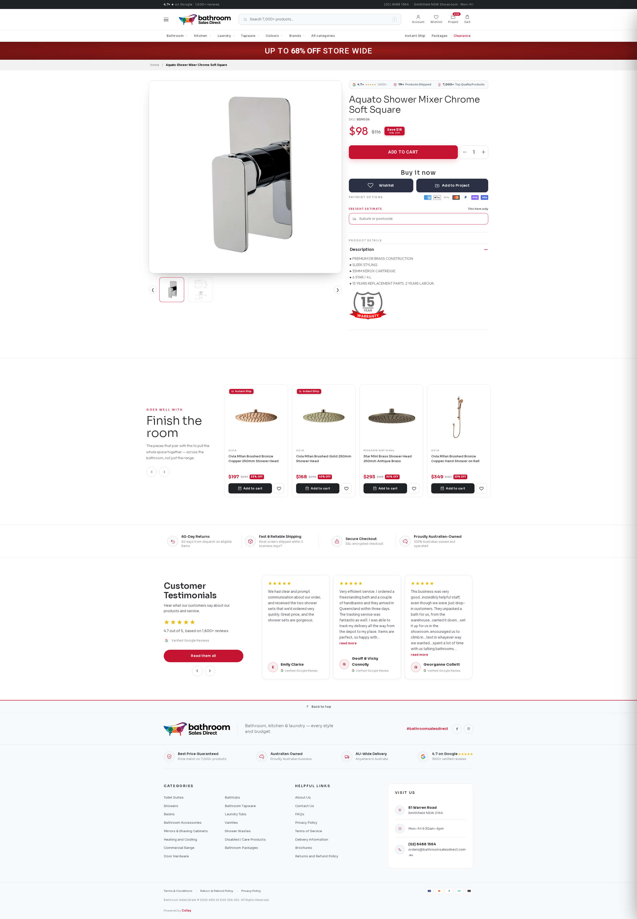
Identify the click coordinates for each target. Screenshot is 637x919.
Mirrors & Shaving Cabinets (186, 831)
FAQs (299, 814)
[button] (467, 19)
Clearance (462, 36)
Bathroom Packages (241, 848)
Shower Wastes (238, 831)
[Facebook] (457, 729)
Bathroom (175, 36)
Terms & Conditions (178, 891)
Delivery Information (311, 839)
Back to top (321, 706)
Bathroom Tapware (240, 806)
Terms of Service (308, 831)
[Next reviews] (210, 671)
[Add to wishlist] (381, 185)
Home (154, 65)
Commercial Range (179, 848)
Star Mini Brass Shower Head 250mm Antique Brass (388, 458)
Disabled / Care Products (245, 839)
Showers (171, 806)
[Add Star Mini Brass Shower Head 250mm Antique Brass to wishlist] (414, 488)
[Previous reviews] (197, 671)
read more (276, 643)
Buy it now (418, 172)
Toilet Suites (174, 797)
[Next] (164, 472)
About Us (303, 797)
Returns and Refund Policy (316, 856)
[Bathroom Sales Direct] (205, 19)
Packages (439, 36)
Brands (295, 36)
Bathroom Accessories (183, 822)
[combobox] (422, 218)
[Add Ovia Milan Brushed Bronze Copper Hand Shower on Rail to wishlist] (481, 488)
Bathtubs (232, 797)
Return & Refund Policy (216, 891)
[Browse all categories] (166, 19)
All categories (323, 36)
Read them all (203, 656)
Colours (272, 36)
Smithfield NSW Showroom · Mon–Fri (443, 4)
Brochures (303, 848)
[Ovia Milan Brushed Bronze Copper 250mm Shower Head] (256, 416)
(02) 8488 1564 (396, 4)
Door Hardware (176, 856)
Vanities (231, 822)
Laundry (224, 36)
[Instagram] (468, 729)
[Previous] (151, 472)
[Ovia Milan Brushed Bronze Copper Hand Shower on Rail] (459, 416)
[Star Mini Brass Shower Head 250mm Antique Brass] (391, 416)
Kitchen (200, 36)
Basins (169, 814)
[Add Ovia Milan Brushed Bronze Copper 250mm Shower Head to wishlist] (279, 488)
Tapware (248, 36)
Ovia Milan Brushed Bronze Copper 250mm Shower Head (253, 458)
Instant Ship (415, 36)
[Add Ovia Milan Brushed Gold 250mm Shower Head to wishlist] (346, 488)
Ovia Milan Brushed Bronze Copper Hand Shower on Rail (455, 458)
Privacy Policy (306, 822)
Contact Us (304, 806)
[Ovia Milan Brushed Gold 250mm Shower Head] (324, 416)
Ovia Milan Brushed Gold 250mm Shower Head (323, 458)
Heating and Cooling (180, 839)
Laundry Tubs (235, 814)
